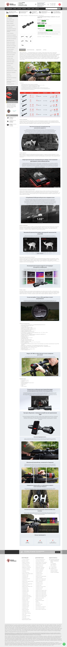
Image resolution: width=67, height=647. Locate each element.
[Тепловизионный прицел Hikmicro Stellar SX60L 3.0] (27, 25)
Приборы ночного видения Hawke (41, 591)
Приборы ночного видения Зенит (41, 578)
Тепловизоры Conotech (25, 601)
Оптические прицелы (10, 63)
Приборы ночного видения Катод (41, 596)
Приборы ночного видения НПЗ (40, 580)
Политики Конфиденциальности (42, 32)
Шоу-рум (37, 8)
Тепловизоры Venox (25, 610)
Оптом (33, 8)
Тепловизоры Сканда (25, 590)
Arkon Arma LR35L (31, 630)
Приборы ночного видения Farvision (27, 581)
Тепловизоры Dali (25, 577)
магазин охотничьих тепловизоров (17, 624)
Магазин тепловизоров (39, 566)
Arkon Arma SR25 (37, 630)
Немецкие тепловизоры (39, 569)
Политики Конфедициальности (40, 559)
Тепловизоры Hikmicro (25, 606)
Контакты (24, 8)
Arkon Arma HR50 (13, 630)
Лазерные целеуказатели (10, 68)
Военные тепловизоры (25, 564)
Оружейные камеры (10, 58)
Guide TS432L (33, 639)
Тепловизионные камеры (10, 59)
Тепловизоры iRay (25, 582)
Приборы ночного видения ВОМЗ (41, 592)
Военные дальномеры (25, 609)
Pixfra (43, 626)
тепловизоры (45, 636)
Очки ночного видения (10, 49)
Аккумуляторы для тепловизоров (12, 36)
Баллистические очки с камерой (12, 70)
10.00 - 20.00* (53, 4)
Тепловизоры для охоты (39, 564)
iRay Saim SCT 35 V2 (39, 604)
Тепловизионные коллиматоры (11, 28)
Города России (9, 75)
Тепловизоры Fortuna (39, 582)
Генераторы (8, 74)
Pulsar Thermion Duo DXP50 (40, 608)
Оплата (14, 8)
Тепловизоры (24, 571)
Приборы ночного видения (11, 42)
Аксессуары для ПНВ (10, 56)
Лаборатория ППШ (47, 639)
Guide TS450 (24, 617)
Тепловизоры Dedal (25, 576)
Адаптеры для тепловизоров (11, 72)
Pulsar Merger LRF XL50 (25, 618)
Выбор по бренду (9, 18)
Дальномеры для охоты (10, 40)
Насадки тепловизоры (10, 33)
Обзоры (28, 8)
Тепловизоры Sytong (25, 604)
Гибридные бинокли (10, 51)
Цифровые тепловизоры (26, 562)
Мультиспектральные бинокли (26, 619)
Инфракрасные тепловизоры (26, 567)
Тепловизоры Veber (39, 589)
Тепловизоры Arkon (25, 600)
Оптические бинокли (10, 67)
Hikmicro (60, 626)
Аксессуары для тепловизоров (11, 38)
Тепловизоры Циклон (25, 591)
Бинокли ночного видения (11, 47)
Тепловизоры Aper (38, 585)
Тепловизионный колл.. (12, 117)
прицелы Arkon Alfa (42, 637)
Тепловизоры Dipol (39, 572)
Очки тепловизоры (9, 27)
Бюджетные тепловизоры (26, 566)
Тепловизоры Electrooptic (26, 578)
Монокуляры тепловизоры (11, 25)
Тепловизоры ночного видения (26, 596)
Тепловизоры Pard (25, 608)
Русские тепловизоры (39, 571)
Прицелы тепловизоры (10, 21)
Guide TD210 (24, 614)
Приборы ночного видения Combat (27, 573)
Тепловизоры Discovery (39, 587)
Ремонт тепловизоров (39, 581)
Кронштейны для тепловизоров (11, 77)
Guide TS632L (28, 639)
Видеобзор (38, 49)
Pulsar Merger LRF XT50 (26, 563)
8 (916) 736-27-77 (40, 5)
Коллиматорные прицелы (10, 61)
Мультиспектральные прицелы (11, 52)
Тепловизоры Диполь (39, 577)
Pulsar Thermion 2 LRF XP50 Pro (41, 606)
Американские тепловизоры (40, 567)
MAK (51, 626)
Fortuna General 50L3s (25, 572)
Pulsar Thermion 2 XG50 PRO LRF (41, 609)
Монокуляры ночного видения (11, 45)
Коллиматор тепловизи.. (13, 124)
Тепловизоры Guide (25, 594)
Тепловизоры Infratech (39, 583)
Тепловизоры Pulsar (25, 585)
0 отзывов (43, 36)
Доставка (19, 8)
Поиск (59, 8)
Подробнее (58, 552)
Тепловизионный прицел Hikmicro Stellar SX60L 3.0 (36, 15)
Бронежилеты (9, 65)
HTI (14, 626)
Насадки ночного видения (11, 54)
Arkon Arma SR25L (25, 630)
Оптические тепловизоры (26, 569)
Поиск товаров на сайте (10, 19)
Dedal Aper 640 (38, 605)
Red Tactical (23, 626)
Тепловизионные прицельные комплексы (11, 31)
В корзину (11, 119)
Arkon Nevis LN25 (24, 631)
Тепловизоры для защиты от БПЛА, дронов (11, 82)
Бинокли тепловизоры (10, 23)
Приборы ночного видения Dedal (27, 583)
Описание (22, 49)
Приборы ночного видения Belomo (41, 594)
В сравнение (49, 25)
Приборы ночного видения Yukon (27, 586)
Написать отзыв (48, 36)
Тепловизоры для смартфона (11, 35)
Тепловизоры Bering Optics (26, 595)
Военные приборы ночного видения (41, 562)
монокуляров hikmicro (27, 641)
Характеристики (30, 49)
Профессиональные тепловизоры (41, 563)
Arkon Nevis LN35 (18, 631)
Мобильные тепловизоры (26, 597)
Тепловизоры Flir (24, 580)
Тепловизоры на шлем (25, 605)
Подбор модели (9, 8)
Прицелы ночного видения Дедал (41, 576)
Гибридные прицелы (25, 599)
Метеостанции (9, 79)
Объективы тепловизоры (26, 568)
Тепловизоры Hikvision (39, 573)
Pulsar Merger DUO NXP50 (26, 615)
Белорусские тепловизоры (40, 568)
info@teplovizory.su (53, 568)
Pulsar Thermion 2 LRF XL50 (26, 613)
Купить (49, 30)
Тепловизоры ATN (25, 587)
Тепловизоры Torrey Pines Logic (41, 586)
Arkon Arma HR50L (19, 630)
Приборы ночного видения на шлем (41, 595)
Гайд (46, 637)
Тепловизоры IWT (25, 592)
